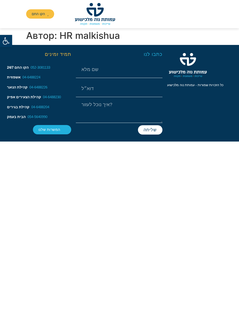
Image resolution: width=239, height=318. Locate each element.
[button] (17, 14)
